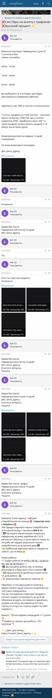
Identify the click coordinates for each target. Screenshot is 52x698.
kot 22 (6, 30)
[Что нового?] (43, 3)
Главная (5, 695)
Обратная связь (9, 690)
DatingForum (16, 3)
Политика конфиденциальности (16, 692)
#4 (49, 250)
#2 (49, 199)
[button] (4, 3)
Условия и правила (27, 690)
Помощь (38, 692)
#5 (49, 273)
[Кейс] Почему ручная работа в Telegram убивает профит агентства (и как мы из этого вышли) (27, 654)
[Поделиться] (45, 46)
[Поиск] (48, 3)
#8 (49, 478)
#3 (49, 222)
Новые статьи (9, 647)
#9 (49, 513)
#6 (49, 354)
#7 (49, 389)
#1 (49, 46)
